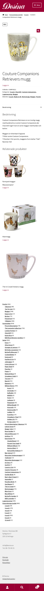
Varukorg (33, 585)
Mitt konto (7, 587)
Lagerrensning (7, 94)
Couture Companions (29, 92)
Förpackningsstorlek (16, 15)
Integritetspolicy (8, 579)
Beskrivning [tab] (6, 107)
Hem (6, 15)
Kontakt (5, 560)
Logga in (5, 85)
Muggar (15, 94)
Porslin (38, 97)
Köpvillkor (6, 563)
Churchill (18, 92)
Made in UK (17, 97)
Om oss (5, 557)
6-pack (26, 15)
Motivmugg (26, 97)
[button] (38, 30)
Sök (22, 587)
